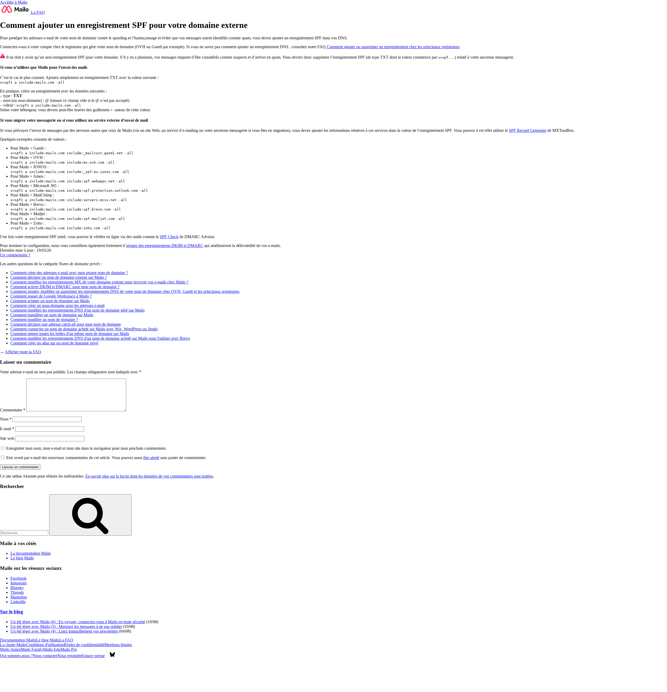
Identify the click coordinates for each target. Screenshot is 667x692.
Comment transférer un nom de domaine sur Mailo (51, 315)
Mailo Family (32, 649)
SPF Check (169, 236)
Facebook (18, 578)
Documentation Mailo (18, 640)
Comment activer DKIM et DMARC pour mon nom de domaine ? (65, 287)
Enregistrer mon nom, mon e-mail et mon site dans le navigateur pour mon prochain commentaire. (86, 448)
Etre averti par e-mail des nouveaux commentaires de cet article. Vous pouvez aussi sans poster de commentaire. (105, 457)
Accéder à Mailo (13, 2)
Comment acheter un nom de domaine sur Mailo (50, 301)
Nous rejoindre (69, 655)
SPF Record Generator (527, 130)
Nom (5, 419)
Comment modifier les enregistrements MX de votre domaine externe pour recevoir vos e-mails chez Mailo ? (99, 282)
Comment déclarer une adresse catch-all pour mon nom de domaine (65, 324)
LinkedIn (18, 602)
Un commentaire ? (15, 255)
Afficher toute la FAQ (23, 352)
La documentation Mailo (30, 553)
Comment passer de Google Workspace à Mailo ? (51, 296)
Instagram (18, 583)
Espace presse (93, 655)
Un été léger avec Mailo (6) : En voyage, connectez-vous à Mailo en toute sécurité (77, 622)
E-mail (7, 429)
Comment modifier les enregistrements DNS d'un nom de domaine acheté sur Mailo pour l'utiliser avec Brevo (100, 338)
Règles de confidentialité (84, 644)
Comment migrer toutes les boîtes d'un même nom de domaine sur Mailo (69, 333)
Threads (17, 592)
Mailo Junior (10, 649)
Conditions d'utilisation (45, 644)
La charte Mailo (13, 644)
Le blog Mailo (22, 558)
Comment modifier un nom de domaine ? (44, 319)
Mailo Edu (51, 649)
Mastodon (18, 597)
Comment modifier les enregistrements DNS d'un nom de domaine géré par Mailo (77, 310)
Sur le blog (11, 611)
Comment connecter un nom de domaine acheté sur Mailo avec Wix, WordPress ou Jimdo (84, 329)
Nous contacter (45, 655)
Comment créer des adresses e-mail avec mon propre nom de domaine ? (69, 272)
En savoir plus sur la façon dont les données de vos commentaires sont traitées (149, 476)
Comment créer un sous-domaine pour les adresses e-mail (57, 305)
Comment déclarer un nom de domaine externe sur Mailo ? (58, 277)
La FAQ (37, 12)
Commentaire (12, 410)
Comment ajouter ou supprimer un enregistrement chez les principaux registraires (393, 47)
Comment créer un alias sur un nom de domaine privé (54, 343)
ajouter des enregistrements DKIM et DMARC (164, 245)
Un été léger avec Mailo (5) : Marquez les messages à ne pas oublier (66, 626)
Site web (7, 438)
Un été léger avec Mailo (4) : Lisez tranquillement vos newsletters (64, 631)
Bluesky (17, 587)
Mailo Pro (68, 649)
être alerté (151, 457)
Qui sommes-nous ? (16, 655)
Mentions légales (118, 644)
